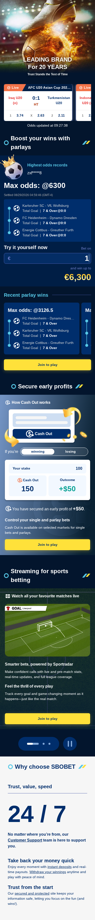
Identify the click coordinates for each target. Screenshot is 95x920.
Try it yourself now (26, 247)
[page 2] (49, 744)
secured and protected (32, 893)
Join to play (47, 365)
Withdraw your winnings (47, 872)
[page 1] (44, 744)
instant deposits (60, 867)
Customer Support (25, 840)
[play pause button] (70, 744)
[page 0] (33, 744)
